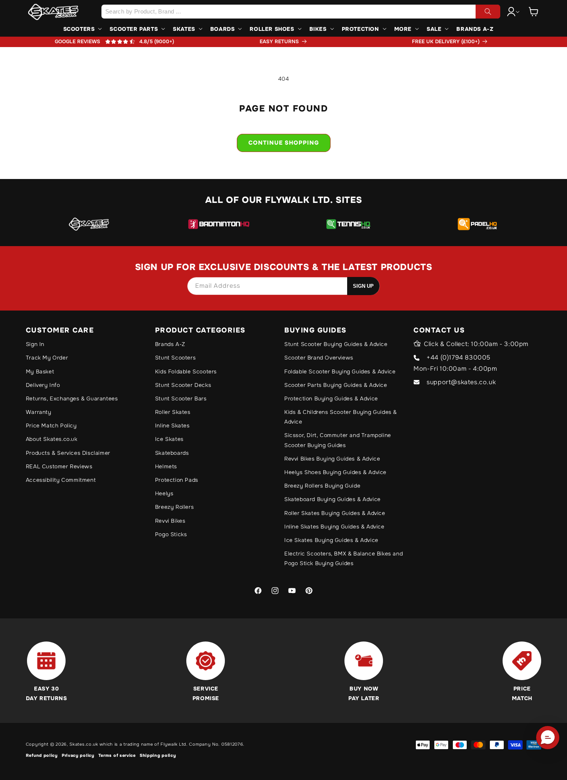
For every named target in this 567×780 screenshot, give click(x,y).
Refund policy (42, 755)
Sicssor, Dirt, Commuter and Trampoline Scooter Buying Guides (337, 440)
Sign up (363, 286)
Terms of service (117, 755)
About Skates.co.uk (52, 439)
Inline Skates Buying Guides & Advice (334, 526)
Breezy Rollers (174, 506)
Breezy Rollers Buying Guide (322, 485)
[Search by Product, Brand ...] (488, 12)
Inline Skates (172, 425)
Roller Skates (173, 412)
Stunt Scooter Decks (183, 385)
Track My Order (47, 357)
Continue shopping (283, 143)
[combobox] (300, 12)
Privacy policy (78, 755)
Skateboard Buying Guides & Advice (332, 499)
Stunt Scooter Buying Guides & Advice (336, 344)
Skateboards (172, 452)
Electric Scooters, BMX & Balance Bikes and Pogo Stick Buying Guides (343, 558)
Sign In (35, 344)
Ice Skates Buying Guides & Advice (331, 540)
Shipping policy (158, 755)
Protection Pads (176, 479)
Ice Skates (169, 439)
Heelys (164, 493)
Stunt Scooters (175, 357)
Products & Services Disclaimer (68, 452)
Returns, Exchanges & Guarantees (72, 398)
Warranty (38, 412)
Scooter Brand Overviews (318, 357)
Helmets (166, 466)
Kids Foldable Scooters (186, 371)
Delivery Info (43, 385)
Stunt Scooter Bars (181, 398)
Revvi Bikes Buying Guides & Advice (332, 458)
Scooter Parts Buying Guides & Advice (335, 385)
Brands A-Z (170, 344)
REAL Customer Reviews (59, 466)
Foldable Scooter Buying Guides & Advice (339, 371)
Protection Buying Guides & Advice (331, 398)
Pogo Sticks (171, 534)
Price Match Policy (51, 425)
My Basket (40, 371)
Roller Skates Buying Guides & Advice (334, 513)
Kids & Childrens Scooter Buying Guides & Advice (340, 417)
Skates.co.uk (83, 744)
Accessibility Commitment (61, 479)
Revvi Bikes (170, 520)
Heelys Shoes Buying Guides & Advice (335, 472)
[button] (533, 11)
